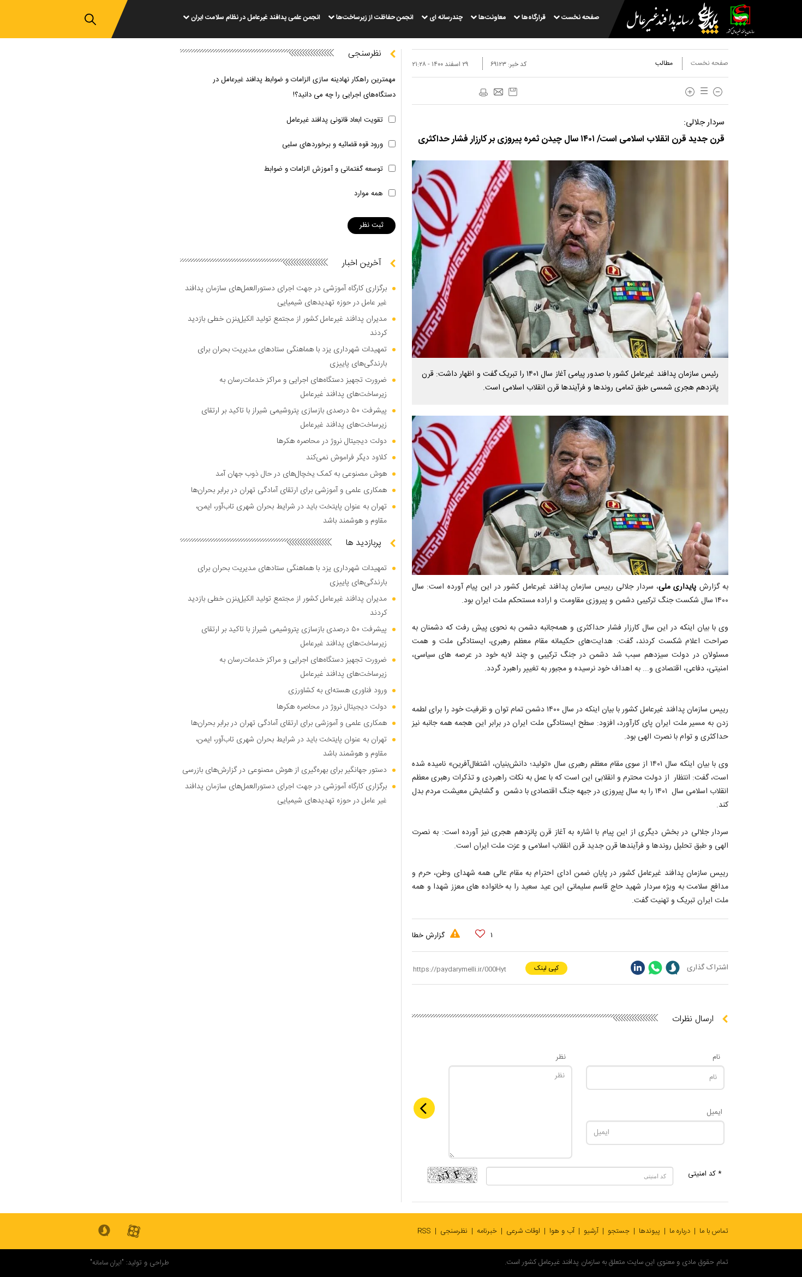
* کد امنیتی (705, 1174)
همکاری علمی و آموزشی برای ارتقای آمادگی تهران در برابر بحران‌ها (289, 490)
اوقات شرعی (523, 1231)
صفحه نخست (709, 63)
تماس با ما (713, 1231)
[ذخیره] (512, 92)
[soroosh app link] (104, 1231)
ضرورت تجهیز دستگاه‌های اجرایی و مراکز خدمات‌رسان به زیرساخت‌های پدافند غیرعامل (303, 387)
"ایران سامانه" (107, 1262)
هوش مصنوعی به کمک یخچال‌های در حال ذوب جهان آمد (301, 474)
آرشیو (591, 1231)
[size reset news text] (702, 92)
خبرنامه (487, 1231)
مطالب (664, 63)
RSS (424, 1231)
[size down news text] (717, 92)
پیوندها (649, 1231)
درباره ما (679, 1231)
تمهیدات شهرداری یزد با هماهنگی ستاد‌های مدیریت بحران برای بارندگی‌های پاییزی (292, 356)
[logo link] (666, 20)
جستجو (619, 1231)
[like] (480, 934)
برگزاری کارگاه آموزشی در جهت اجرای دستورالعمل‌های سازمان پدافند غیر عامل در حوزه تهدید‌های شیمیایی (286, 295)
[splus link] (673, 968)
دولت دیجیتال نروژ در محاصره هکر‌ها (332, 441)
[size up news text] (690, 92)
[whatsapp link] (655, 968)
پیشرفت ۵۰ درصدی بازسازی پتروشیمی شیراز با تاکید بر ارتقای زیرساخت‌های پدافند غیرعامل (294, 417)
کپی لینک (546, 968)
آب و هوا (561, 1231)
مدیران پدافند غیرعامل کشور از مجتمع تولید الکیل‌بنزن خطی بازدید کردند (287, 326)
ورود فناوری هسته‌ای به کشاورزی (337, 690)
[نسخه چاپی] (483, 92)
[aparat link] (133, 1232)
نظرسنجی (454, 1231)
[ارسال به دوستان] (498, 92)
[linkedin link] (638, 968)
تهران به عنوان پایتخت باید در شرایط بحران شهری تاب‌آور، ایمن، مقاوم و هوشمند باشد (291, 513)
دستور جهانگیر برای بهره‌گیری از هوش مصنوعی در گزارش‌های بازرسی (284, 770)
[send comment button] (424, 1108)
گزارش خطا (429, 936)
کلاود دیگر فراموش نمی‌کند (346, 457)
